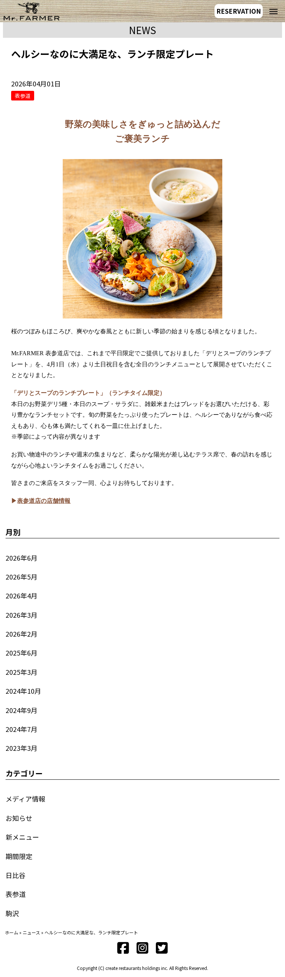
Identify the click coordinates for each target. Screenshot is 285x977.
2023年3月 (21, 748)
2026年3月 (21, 615)
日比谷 (16, 875)
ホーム (11, 932)
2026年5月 (21, 576)
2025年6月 (21, 652)
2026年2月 (21, 633)
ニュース (31, 932)
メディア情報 (25, 798)
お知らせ (19, 818)
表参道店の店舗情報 (44, 501)
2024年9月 (21, 710)
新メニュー (22, 837)
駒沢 (12, 913)
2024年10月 (23, 691)
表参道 (16, 894)
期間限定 (19, 856)
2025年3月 (21, 672)
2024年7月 (21, 729)
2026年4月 (21, 595)
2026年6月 (21, 557)
